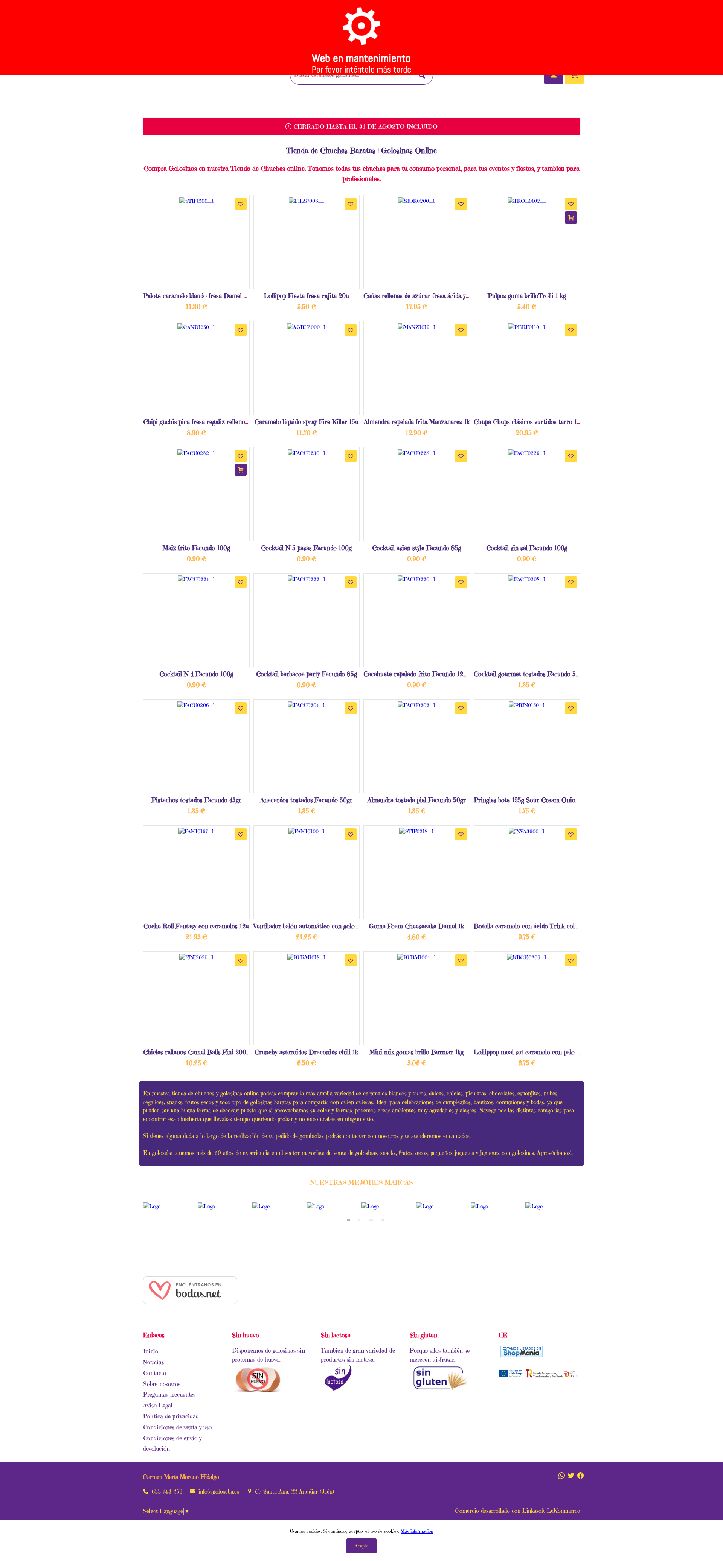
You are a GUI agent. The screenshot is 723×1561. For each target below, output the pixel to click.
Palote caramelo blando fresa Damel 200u (200, 296)
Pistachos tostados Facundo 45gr (196, 800)
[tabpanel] (170, 1206)
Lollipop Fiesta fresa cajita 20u (306, 296)
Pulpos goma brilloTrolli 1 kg (527, 296)
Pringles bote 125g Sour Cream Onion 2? (530, 800)
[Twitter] (571, 1473)
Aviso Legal (157, 1405)
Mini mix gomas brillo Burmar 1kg (416, 1052)
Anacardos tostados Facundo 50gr (306, 800)
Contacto (154, 1373)
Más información (417, 1531)
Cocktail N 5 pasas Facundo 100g (306, 548)
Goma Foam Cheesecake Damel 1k (416, 926)
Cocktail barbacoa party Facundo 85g (306, 674)
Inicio (150, 1351)
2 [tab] (359, 1219)
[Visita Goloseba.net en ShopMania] (521, 1355)
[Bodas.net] (190, 1302)
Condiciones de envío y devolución (172, 1443)
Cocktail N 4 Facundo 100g (196, 674)
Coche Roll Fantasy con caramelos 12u (196, 926)
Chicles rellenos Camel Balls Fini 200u (196, 1052)
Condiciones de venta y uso (177, 1427)
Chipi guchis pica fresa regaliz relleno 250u (202, 422)
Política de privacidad (171, 1416)
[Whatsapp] (561, 1473)
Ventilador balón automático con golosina (309, 926)
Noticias (153, 1362)
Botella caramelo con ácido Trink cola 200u (534, 926)
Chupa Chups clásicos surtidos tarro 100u (531, 422)
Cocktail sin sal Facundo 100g (526, 548)
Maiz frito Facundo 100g (196, 548)
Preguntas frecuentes (169, 1394)
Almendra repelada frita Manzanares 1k (417, 422)
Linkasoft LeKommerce (551, 1510)
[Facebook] (580, 1473)
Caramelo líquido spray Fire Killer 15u (306, 422)
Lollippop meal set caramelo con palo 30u (530, 1052)
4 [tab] (382, 1219)
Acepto (361, 1546)
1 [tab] (348, 1219)
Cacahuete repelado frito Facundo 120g (416, 674)
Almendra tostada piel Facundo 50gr (417, 800)
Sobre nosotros (161, 1384)
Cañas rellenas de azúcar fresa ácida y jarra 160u (429, 296)
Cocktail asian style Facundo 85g (416, 548)
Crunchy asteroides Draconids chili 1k (306, 1052)
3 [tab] (371, 1219)
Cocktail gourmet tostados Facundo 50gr (529, 674)
